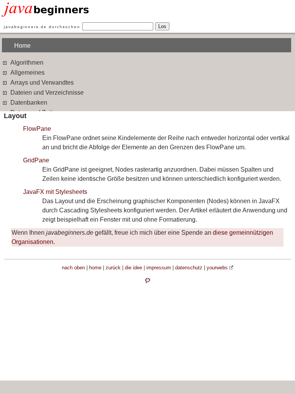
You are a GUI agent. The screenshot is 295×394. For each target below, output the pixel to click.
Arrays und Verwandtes (41, 82)
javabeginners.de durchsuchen (42, 27)
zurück (113, 267)
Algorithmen (26, 62)
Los (162, 26)
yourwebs (217, 267)
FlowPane (37, 128)
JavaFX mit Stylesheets (55, 192)
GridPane (36, 160)
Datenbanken (28, 102)
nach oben (73, 267)
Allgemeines (27, 72)
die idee (133, 267)
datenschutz (188, 267)
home (95, 267)
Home (22, 45)
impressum (158, 267)
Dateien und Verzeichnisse (46, 92)
